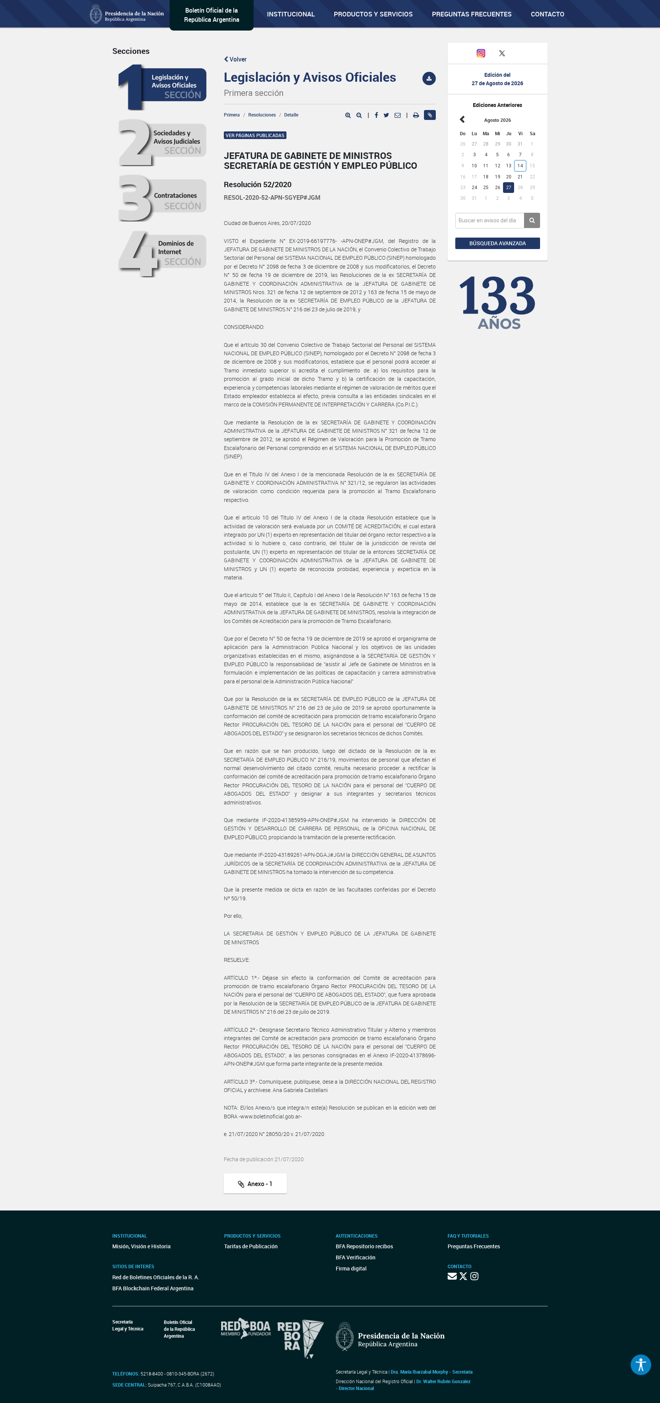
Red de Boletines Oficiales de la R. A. (155, 1277)
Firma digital (351, 1268)
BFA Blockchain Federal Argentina (153, 1288)
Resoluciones (262, 115)
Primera (232, 115)
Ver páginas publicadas (255, 135)
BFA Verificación (355, 1257)
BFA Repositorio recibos (364, 1246)
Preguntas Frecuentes (472, 14)
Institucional (291, 14)
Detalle (291, 115)
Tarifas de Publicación (251, 1246)
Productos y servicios (373, 14)
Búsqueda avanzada (497, 243)
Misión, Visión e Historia (141, 1246)
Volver (237, 59)
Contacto (548, 14)
